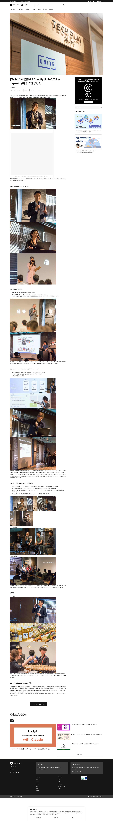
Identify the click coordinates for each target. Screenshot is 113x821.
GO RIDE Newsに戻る (39, 704)
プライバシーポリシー (54, 814)
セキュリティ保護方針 (91, 796)
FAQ (59, 779)
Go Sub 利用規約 (61, 786)
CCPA (59, 788)
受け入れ (56, 817)
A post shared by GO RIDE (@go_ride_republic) (24, 176)
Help (59, 781)
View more (80, 754)
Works (20, 9)
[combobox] (49, 4)
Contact (51, 9)
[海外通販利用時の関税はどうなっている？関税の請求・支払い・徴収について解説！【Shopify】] (88, 121)
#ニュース (32, 90)
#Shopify (26, 90)
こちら (14, 695)
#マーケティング (39, 90)
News (34, 9)
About (39, 9)
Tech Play (27, 97)
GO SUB (27, 9)
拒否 (73, 817)
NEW (12, 720)
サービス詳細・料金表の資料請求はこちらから (20, 1)
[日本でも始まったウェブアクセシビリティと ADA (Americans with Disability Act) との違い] (88, 142)
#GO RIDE (13, 90)
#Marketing (20, 90)
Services (13, 9)
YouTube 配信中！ (93, 4)
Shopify (12, 95)
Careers (45, 9)
